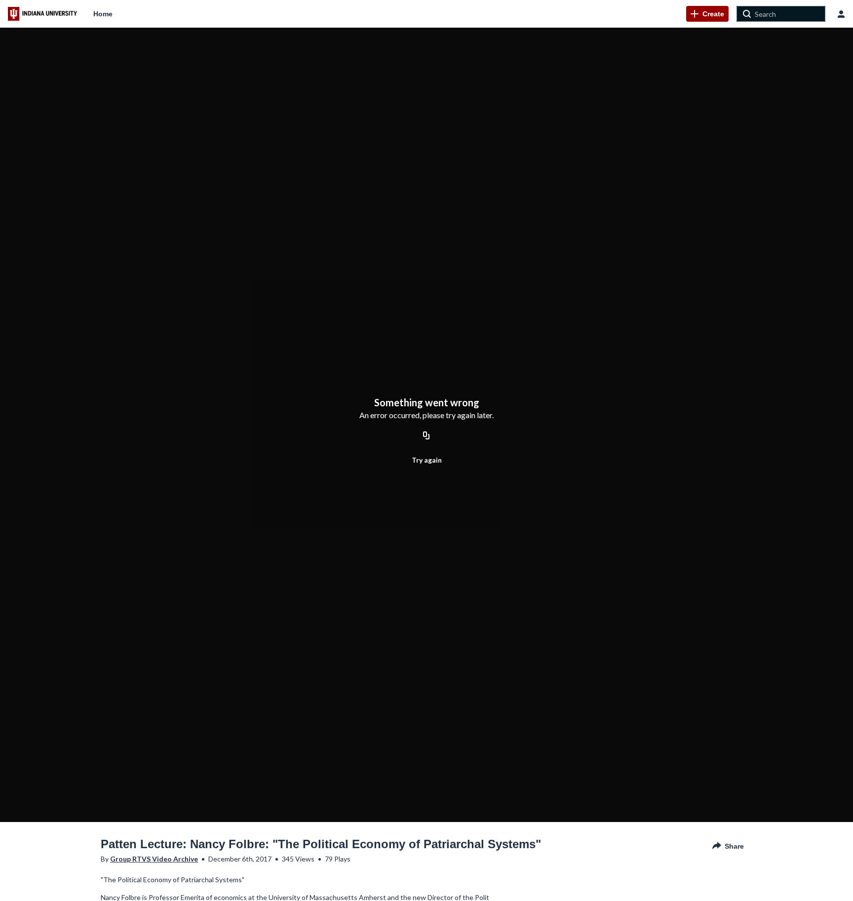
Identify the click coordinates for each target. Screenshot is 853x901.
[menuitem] (103, 14)
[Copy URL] (426, 436)
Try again (427, 460)
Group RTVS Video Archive (154, 859)
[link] (707, 14)
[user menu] (841, 14)
